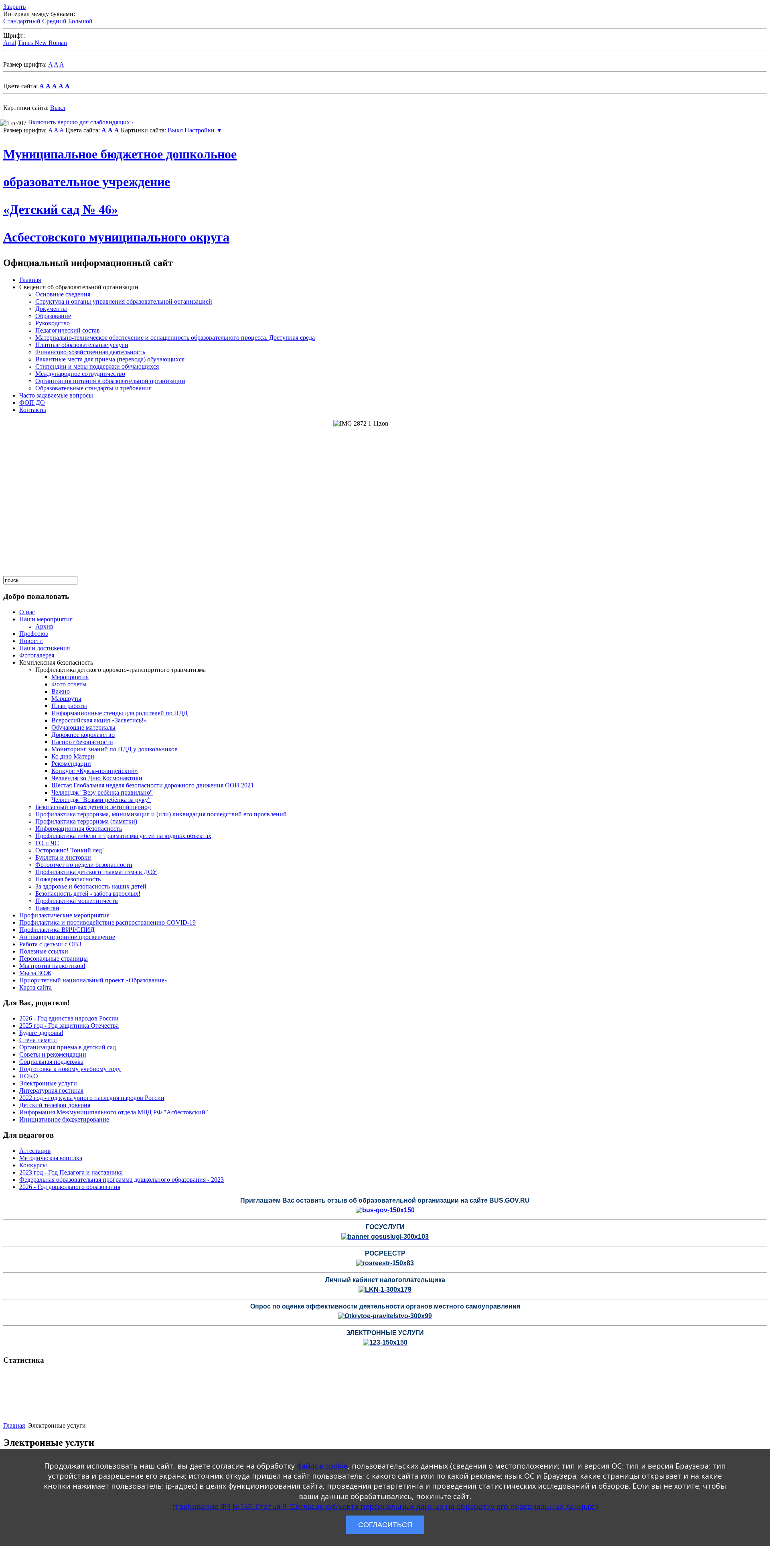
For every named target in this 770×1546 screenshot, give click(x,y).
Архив (44, 626)
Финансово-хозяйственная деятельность (90, 352)
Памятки (47, 908)
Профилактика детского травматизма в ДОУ (96, 871)
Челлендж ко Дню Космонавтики (96, 778)
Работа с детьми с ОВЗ (50, 944)
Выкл (57, 107)
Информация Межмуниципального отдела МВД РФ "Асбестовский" (113, 1112)
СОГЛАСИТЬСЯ (385, 1525)
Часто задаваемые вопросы (56, 395)
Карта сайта (35, 987)
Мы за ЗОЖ (35, 973)
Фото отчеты (69, 684)
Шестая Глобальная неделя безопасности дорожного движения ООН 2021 (152, 785)
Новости (31, 640)
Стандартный (22, 21)
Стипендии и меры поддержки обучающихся (97, 366)
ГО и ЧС (47, 843)
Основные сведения (62, 294)
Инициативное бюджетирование (64, 1119)
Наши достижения (44, 648)
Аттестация (35, 1150)
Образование (53, 315)
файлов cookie (322, 1466)
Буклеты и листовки (63, 857)
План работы (69, 705)
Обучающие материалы (83, 727)
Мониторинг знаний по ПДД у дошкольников (114, 749)
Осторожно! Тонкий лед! (69, 850)
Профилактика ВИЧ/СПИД (57, 929)
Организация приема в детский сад (67, 1047)
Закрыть (14, 6)
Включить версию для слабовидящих (79, 122)
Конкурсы (33, 1165)
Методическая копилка (50, 1157)
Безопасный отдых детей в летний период (93, 806)
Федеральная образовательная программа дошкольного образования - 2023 (121, 1179)
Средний (54, 21)
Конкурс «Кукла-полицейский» (94, 770)
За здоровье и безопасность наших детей (90, 886)
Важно (60, 691)
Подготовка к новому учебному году (70, 1068)
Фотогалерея (36, 655)
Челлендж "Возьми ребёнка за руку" (101, 799)
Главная (30, 279)
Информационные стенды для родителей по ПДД (119, 713)
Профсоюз (33, 633)
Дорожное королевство (83, 734)
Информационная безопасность (78, 828)
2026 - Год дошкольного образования (69, 1186)
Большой (80, 21)
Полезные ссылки (43, 951)
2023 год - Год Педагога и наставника (71, 1172)
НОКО (28, 1076)
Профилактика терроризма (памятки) (86, 821)
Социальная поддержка (51, 1061)
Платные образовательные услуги (81, 344)
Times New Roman (42, 42)
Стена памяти (38, 1040)
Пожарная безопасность (68, 879)
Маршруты (66, 698)
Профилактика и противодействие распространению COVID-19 (107, 922)
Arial (9, 42)
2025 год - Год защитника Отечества (69, 1025)
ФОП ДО (32, 402)
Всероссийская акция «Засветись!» (99, 720)
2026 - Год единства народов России (69, 1018)
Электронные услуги (48, 1083)
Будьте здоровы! (41, 1032)
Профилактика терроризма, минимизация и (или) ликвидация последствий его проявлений (161, 814)
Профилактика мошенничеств (76, 900)
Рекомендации (71, 763)
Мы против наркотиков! (52, 965)
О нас (27, 612)
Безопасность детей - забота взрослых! (87, 893)
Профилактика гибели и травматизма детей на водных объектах (123, 835)
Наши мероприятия (46, 619)
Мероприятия (70, 677)
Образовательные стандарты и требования (93, 388)
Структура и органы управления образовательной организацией (123, 301)
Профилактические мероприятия (64, 915)
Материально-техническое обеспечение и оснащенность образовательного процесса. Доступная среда (175, 337)
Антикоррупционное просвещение (67, 936)
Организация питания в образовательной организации (110, 380)
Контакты (32, 409)
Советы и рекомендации (52, 1054)
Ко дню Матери (72, 756)
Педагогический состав (67, 330)
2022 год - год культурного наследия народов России (91, 1097)
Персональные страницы (53, 958)
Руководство (52, 323)
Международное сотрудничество (80, 373)
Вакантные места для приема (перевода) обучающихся (109, 359)
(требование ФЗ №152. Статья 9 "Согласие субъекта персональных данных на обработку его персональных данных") (385, 1506)
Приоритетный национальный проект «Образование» (93, 980)
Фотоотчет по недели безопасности (83, 864)
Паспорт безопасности (82, 742)
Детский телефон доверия (54, 1105)
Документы (51, 308)
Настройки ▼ (203, 130)
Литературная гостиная (51, 1090)
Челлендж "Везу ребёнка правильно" (102, 792)
